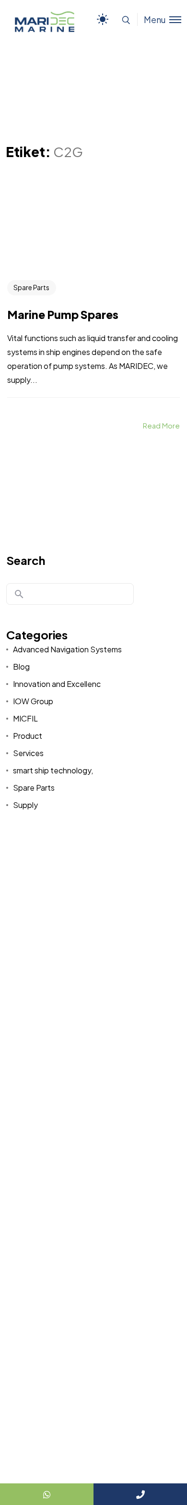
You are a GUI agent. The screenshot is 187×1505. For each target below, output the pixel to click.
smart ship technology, (53, 770)
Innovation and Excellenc (57, 684)
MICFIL (25, 718)
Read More (161, 425)
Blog (21, 666)
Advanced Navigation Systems (67, 649)
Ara (19, 594)
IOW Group (33, 701)
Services (28, 753)
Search (25, 560)
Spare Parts (31, 287)
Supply (25, 805)
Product (27, 736)
